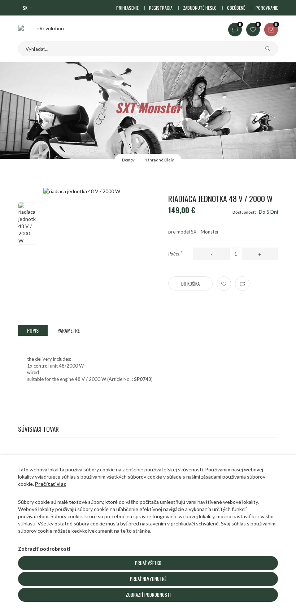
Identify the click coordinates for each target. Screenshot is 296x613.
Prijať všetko (148, 563)
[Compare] (242, 283)
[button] (28, 8)
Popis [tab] (33, 330)
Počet (175, 253)
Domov (128, 159)
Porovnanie (267, 8)
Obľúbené (236, 8)
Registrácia (161, 8)
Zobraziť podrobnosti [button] (44, 549)
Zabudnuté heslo (200, 8)
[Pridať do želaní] (224, 283)
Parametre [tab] (68, 330)
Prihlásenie (127, 8)
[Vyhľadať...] (265, 49)
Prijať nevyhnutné (148, 578)
